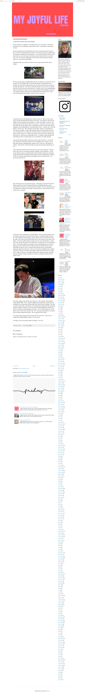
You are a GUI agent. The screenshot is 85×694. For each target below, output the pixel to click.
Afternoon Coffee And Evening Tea (64, 121)
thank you (67, 140)
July (59, 291)
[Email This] (26, 325)
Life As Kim (62, 118)
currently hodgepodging (68, 167)
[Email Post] (24, 325)
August (59, 293)
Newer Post (15, 366)
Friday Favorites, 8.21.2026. (20, 372)
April (59, 286)
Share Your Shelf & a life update (27, 413)
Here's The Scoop (63, 128)
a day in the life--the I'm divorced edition (29, 407)
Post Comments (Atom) (24, 368)
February (60, 282)
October (60, 297)
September (60, 295)
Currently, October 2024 (25, 420)
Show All (69, 134)
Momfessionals (62, 132)
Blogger (48, 691)
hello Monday (68, 261)
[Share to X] (28, 325)
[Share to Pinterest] (31, 325)
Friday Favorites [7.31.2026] (67, 181)
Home (34, 366)
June (59, 277)
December (60, 300)
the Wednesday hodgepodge (67, 250)
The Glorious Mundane (64, 125)
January (60, 281)
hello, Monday (68, 192)
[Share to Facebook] (29, 325)
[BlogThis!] (27, 325)
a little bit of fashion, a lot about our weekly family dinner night (65, 221)
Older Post (52, 366)
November (60, 279)
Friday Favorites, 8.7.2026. (67, 155)
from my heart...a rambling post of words (68, 206)
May (59, 288)
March (59, 284)
